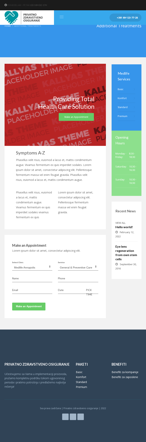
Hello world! (124, 227)
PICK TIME (89, 292)
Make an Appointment (29, 306)
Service (61, 262)
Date (60, 290)
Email (15, 290)
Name (15, 278)
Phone (61, 278)
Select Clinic (17, 262)
